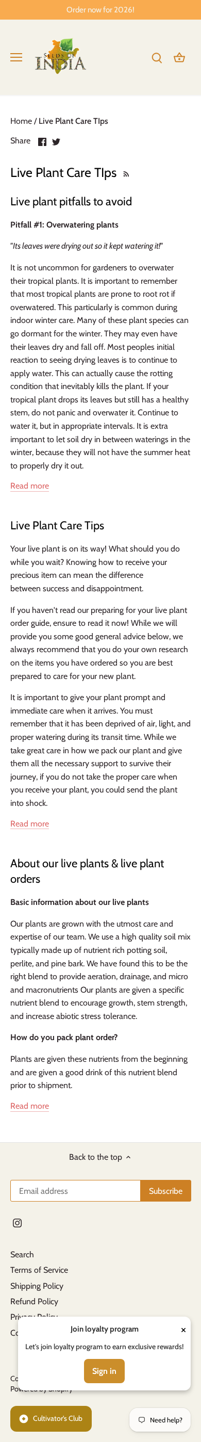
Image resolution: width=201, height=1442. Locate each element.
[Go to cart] (179, 57)
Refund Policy (34, 1301)
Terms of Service (39, 1270)
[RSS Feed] (125, 172)
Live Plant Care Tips (57, 525)
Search (22, 1254)
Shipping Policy (36, 1286)
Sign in (104, 1371)
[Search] (156, 57)
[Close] (183, 1329)
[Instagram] (17, 1222)
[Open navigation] (16, 57)
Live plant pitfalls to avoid (71, 201)
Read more (29, 486)
